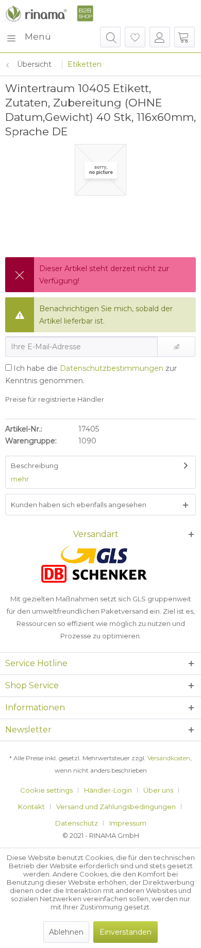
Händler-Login (108, 790)
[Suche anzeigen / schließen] (110, 37)
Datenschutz (76, 823)
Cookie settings (46, 790)
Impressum (127, 823)
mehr (20, 479)
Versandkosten (168, 758)
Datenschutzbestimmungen (111, 368)
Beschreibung (34, 465)
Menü (38, 36)
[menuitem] (28, 37)
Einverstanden (125, 932)
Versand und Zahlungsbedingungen (116, 806)
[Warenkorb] (184, 37)
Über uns (158, 790)
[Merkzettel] (135, 37)
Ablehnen (66, 932)
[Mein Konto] (159, 37)
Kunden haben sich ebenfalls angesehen (78, 504)
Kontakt (31, 806)
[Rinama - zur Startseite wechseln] (49, 13)
